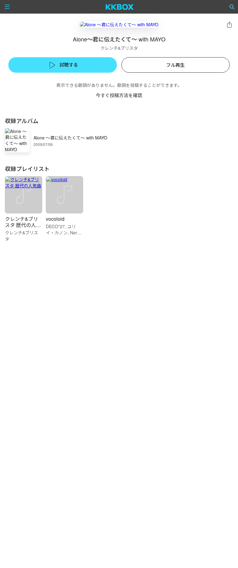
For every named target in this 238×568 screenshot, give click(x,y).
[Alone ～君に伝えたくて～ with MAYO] (119, 24)
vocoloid (55, 218)
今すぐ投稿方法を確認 (119, 95)
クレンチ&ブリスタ (119, 48)
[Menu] (7, 7)
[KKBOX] (119, 7)
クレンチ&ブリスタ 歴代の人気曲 (23, 225)
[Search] (232, 7)
